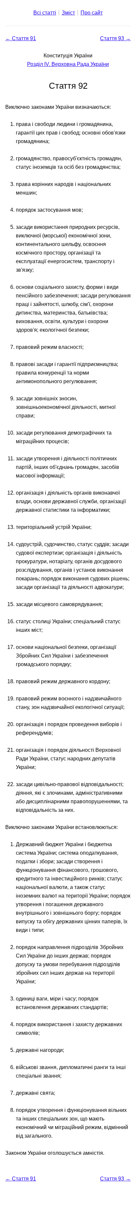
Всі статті (44, 12)
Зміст (68, 12)
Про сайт (92, 12)
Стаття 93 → (115, 38)
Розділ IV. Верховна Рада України (68, 64)
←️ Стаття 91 (20, 38)
